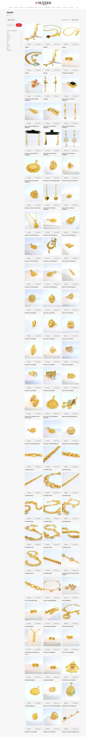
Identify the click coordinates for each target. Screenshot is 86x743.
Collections (8, 37)
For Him (8, 40)
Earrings (8, 38)
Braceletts (8, 35)
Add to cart (29, 649)
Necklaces (8, 44)
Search (19, 25)
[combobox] (75, 20)
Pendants (8, 46)
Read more (29, 44)
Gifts (7, 42)
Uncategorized (9, 50)
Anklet (8, 33)
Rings (7, 48)
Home (8, 15)
